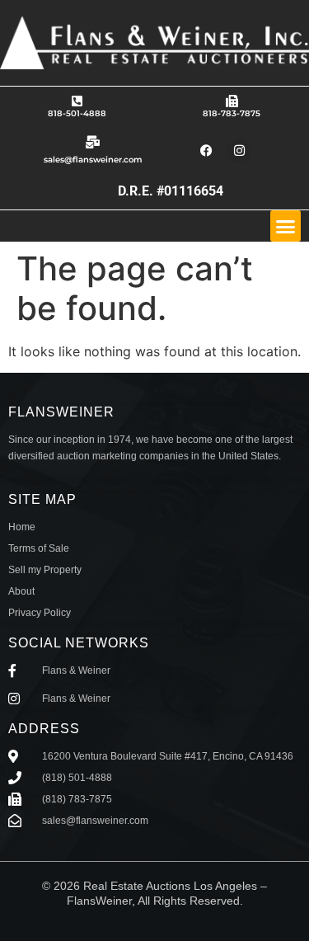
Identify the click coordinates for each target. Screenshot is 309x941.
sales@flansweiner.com (93, 159)
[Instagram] (239, 151)
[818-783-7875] (232, 101)
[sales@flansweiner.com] (93, 142)
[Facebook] (206, 151)
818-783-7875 (231, 113)
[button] (286, 226)
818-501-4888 (77, 113)
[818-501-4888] (77, 101)
